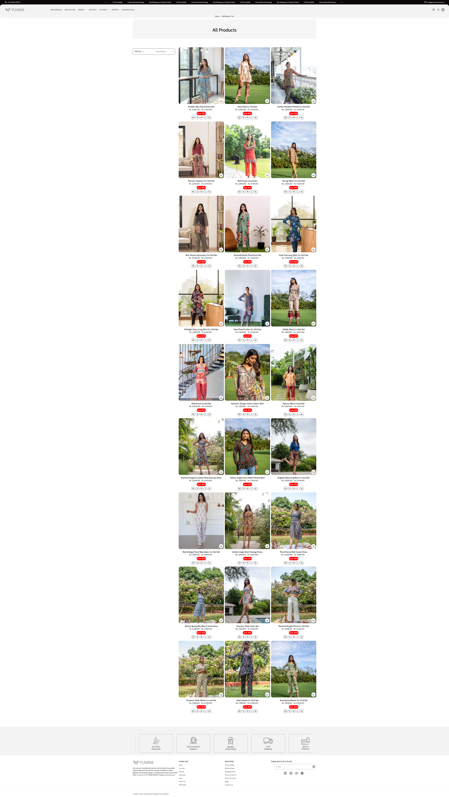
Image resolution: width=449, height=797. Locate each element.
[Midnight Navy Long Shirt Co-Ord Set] (201, 298)
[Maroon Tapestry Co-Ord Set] (201, 149)
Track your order (230, 778)
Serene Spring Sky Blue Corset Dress (201, 626)
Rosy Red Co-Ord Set (247, 106)
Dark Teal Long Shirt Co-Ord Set (293, 255)
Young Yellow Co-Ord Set (293, 181)
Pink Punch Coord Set (201, 403)
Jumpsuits (182, 775)
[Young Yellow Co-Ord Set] (293, 149)
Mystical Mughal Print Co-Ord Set (293, 626)
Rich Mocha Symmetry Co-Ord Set (201, 255)
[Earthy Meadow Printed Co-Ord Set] (293, 75)
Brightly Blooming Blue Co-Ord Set (294, 477)
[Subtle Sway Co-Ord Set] (293, 298)
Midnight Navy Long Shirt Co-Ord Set (201, 329)
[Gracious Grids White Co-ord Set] (201, 669)
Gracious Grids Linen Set (247, 626)
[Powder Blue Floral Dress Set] (201, 75)
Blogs (227, 781)
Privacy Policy (229, 765)
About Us (182, 781)
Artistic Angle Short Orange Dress (247, 552)
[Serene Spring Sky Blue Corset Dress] (201, 595)
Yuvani (141, 794)
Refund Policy (229, 768)
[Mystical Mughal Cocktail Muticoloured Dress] (201, 446)
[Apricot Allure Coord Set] (293, 372)
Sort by (138, 51)
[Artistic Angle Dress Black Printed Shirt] (247, 446)
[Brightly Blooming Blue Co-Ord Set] (293, 446)
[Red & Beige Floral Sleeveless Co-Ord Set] (201, 520)
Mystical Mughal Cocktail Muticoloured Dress (201, 477)
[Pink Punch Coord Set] (201, 372)
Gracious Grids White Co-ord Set (201, 700)
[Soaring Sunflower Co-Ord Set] (293, 669)
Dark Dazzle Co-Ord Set (247, 700)
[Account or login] (438, 9)
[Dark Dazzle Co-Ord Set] (247, 669)
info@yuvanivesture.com (166, 775)
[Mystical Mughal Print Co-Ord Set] (293, 595)
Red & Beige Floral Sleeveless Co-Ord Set (201, 552)
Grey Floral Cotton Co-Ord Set (247, 329)
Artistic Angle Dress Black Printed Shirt (247, 477)
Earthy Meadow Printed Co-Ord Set (293, 106)
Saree (181, 765)
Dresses (181, 772)
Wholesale (182, 785)
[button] (433, 9)
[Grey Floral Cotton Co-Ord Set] (247, 298)
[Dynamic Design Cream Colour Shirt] (247, 372)
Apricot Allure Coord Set (294, 403)
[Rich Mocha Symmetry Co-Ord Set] (201, 224)
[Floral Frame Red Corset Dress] (293, 520)
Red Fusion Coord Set (247, 181)
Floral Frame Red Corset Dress (293, 552)
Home (217, 16)
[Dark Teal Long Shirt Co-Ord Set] (293, 224)
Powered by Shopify (151, 794)
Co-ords (182, 768)
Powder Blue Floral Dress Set (201, 106)
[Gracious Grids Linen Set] (247, 595)
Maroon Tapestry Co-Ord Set (201, 181)
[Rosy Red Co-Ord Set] (247, 75)
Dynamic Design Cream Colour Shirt (247, 403)
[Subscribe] (313, 766)
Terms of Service (230, 775)
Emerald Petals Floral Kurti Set (247, 255)
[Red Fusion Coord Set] (247, 149)
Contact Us (141, 775)
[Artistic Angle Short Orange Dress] (247, 520)
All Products (226, 16)
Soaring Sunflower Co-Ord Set (293, 700)
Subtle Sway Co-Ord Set (294, 329)
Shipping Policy (230, 772)
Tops (180, 778)
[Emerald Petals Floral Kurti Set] (247, 224)
